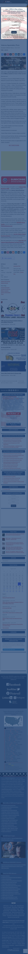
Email (14, 28)
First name (14, 21)
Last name (14, 25)
